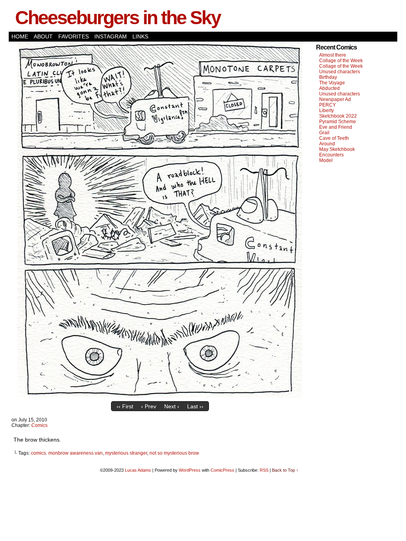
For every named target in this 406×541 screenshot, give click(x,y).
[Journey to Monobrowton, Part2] (159, 395)
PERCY (327, 105)
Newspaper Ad (335, 99)
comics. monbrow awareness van (67, 453)
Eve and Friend (335, 127)
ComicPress (222, 470)
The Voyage (332, 83)
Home (19, 36)
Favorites (73, 36)
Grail (324, 132)
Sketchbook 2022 (338, 116)
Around (327, 144)
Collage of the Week (341, 60)
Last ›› (195, 406)
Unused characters (339, 71)
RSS (264, 470)
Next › (171, 406)
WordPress (190, 470)
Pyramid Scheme (337, 121)
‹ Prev (148, 406)
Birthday (328, 77)
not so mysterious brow (174, 453)
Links (140, 36)
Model (326, 160)
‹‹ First (125, 406)
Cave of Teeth (334, 138)
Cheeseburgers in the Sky (117, 17)
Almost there (332, 55)
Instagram (110, 36)
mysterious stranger (126, 453)
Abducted (329, 88)
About (43, 36)
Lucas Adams (138, 470)
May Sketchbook (337, 149)
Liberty (326, 110)
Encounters (331, 155)
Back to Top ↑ (285, 470)
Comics (39, 425)
